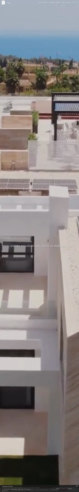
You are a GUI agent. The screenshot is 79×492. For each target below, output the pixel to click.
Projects (58, 2)
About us (64, 2)
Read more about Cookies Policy (44, 487)
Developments (52, 2)
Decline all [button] (70, 488)
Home (40, 2)
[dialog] (39, 488)
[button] (75, 2)
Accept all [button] (58, 488)
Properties (44, 2)
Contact (69, 2)
